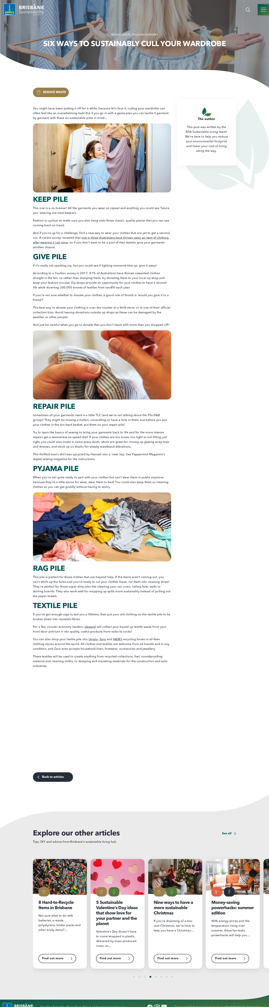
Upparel (90, 627)
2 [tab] (139, 977)
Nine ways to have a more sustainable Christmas (115, 908)
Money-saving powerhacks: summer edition (175, 908)
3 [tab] (145, 977)
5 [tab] (156, 977)
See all (227, 833)
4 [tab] (150, 977)
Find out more (52, 958)
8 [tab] (172, 977)
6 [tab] (161, 977)
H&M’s (117, 639)
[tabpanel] (62, 914)
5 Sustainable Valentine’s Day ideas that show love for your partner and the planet (59, 913)
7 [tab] (167, 977)
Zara (103, 639)
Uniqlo (93, 639)
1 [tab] (134, 977)
